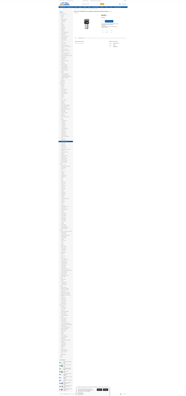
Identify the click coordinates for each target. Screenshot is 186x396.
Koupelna (61, 230)
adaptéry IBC (63, 345)
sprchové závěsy (63, 274)
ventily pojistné (63, 110)
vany (61, 254)
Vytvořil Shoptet (124, 393)
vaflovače (62, 202)
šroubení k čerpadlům (64, 161)
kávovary (62, 172)
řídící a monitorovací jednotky (65, 323)
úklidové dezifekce (64, 287)
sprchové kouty (63, 245)
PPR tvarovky (63, 85)
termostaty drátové (64, 68)
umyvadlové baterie (64, 263)
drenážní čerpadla (63, 325)
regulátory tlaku (63, 157)
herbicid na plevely (63, 351)
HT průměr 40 (63, 123)
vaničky (62, 257)
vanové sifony (63, 138)
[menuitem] (62, 7)
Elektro (61, 163)
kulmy (62, 179)
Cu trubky (62, 86)
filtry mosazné (63, 101)
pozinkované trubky (64, 92)
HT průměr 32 (63, 121)
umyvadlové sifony (64, 141)
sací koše (62, 102)
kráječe (62, 177)
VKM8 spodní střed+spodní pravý (66, 76)
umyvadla (62, 239)
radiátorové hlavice (64, 107)
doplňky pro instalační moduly (65, 235)
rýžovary (62, 190)
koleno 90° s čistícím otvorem (65, 50)
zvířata (62, 347)
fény (62, 170)
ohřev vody (62, 24)
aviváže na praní (63, 302)
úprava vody (63, 154)
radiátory (62, 71)
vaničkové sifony (63, 140)
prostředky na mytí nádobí (65, 288)
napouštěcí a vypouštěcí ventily (65, 149)
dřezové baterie (63, 265)
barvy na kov (63, 310)
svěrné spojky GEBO (64, 162)
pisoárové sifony (63, 146)
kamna (62, 23)
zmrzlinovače (63, 210)
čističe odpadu (63, 298)
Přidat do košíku (109, 21)
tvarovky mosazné (63, 99)
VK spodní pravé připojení (65, 75)
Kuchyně (61, 278)
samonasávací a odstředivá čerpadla (66, 324)
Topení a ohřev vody (63, 13)
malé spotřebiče (63, 164)
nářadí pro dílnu (63, 331)
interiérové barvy (63, 307)
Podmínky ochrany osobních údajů (96, 0)
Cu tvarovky (62, 88)
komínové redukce (64, 37)
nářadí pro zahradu (64, 329)
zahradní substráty (63, 349)
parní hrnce (62, 184)
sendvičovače (63, 188)
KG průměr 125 (63, 131)
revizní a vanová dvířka (64, 151)
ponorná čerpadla (63, 321)
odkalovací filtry (63, 111)
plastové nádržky (63, 237)
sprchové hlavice (63, 248)
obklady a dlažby (63, 337)
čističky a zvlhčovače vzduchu (65, 166)
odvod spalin (63, 34)
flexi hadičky (63, 153)
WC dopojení (63, 150)
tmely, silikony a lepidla (64, 336)
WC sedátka (62, 253)
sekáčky (62, 200)
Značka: (76, 12)
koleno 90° (62, 47)
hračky (62, 353)
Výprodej (61, 355)
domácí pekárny (63, 167)
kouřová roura (63, 43)
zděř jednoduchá (63, 42)
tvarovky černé (63, 90)
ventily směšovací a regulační (65, 105)
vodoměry (62, 114)
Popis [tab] (75, 38)
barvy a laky (62, 306)
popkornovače (63, 185)
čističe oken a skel (63, 299)
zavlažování (62, 341)
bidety (62, 241)
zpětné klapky (63, 103)
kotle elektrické (63, 20)
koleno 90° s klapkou (64, 49)
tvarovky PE (62, 95)
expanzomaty (63, 63)
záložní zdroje (63, 80)
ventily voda (63, 97)
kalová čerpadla (63, 320)
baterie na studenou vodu (65, 269)
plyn (61, 98)
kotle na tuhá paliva (64, 19)
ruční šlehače (63, 194)
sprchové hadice (63, 249)
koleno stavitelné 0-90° (64, 54)
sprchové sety (63, 250)
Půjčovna (61, 357)
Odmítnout (99, 389)
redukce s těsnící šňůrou (64, 36)
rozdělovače (63, 59)
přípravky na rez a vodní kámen (65, 293)
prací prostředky (63, 301)
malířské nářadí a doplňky (65, 311)
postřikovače (63, 346)
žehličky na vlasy (63, 213)
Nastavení (80, 393)
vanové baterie (63, 266)
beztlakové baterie (64, 262)
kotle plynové (63, 21)
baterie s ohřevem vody (64, 259)
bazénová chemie (63, 314)
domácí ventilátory (64, 226)
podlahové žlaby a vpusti (64, 275)
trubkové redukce (63, 38)
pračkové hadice (63, 252)
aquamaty (62, 62)
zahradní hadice (63, 342)
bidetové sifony (63, 145)
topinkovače (63, 189)
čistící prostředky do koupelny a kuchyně (65, 295)
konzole (62, 79)
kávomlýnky (63, 174)
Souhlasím (105, 389)
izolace (62, 118)
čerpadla (62, 15)
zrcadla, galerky (63, 276)
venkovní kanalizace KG (64, 128)
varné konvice (63, 201)
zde (89, 391)
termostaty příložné (64, 66)
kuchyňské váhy (63, 176)
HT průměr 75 (63, 125)
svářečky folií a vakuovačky (65, 198)
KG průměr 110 (63, 129)
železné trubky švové (64, 89)
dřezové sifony (63, 142)
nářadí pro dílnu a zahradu (64, 328)
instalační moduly (63, 232)
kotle (61, 17)
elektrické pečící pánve (64, 209)
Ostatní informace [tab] (81, 38)
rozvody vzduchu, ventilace (65, 116)
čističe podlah (63, 291)
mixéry (62, 180)
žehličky (62, 211)
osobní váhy (63, 187)
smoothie (62, 196)
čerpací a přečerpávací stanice (65, 327)
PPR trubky (62, 84)
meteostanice (63, 181)
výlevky (62, 243)
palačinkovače (63, 192)
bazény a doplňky (63, 312)
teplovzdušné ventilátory (65, 227)
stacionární (62, 30)
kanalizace (62, 119)
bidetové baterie (63, 261)
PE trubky (62, 94)
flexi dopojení (63, 144)
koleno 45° (62, 51)
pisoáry (62, 244)
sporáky (62, 223)
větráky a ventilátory (64, 228)
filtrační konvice (63, 207)
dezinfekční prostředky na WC (65, 292)
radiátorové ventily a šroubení (65, 108)
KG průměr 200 (63, 133)
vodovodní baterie (63, 258)
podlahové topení (63, 56)
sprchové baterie (63, 267)
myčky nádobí (63, 219)
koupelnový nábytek (64, 272)
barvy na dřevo (63, 308)
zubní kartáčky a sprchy (64, 206)
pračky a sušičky (63, 220)
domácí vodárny (63, 319)
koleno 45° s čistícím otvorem (65, 53)
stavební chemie (63, 334)
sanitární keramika (63, 236)
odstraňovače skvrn (64, 303)
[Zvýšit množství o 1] (104, 20)
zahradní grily (63, 338)
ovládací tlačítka (63, 233)
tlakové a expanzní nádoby (65, 60)
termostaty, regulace (64, 64)
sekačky (62, 333)
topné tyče (62, 81)
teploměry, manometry (64, 112)
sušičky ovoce (63, 197)
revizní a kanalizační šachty (65, 136)
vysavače (62, 222)
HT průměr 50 (63, 124)
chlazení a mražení (64, 215)
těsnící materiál (63, 115)
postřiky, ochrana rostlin (64, 350)
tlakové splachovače (64, 271)
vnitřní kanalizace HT (64, 120)
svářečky (62, 332)
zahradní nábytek (63, 354)
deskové (62, 72)
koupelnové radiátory (64, 77)
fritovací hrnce (63, 171)
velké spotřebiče (63, 214)
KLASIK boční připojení (64, 73)
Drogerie (61, 285)
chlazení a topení (63, 224)
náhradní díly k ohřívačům (65, 32)
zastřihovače (63, 205)
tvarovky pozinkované (64, 93)
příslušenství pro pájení (64, 155)
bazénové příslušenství (64, 315)
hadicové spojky (63, 344)
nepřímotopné (63, 28)
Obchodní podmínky (86, 0)
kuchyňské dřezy (63, 279)
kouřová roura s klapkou (64, 45)
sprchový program (63, 246)
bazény (62, 316)
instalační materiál (63, 33)
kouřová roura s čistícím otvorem (66, 46)
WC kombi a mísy (63, 240)
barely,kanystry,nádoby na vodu (65, 340)
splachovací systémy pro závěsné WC (66, 231)
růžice (62, 41)
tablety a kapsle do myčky (65, 289)
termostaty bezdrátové (64, 67)
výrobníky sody (63, 193)
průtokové (62, 29)
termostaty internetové (64, 69)
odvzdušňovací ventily (64, 158)
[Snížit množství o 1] (104, 21)
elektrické (62, 25)
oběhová (62, 16)
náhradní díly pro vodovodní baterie (66, 270)
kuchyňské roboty (63, 175)
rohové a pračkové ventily (65, 106)
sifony (62, 137)
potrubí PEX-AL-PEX (64, 58)
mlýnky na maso (63, 183)
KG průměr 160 (63, 132)
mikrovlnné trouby (64, 218)
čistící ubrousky (63, 297)
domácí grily (63, 168)
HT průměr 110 (63, 127)
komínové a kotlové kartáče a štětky (66, 55)
